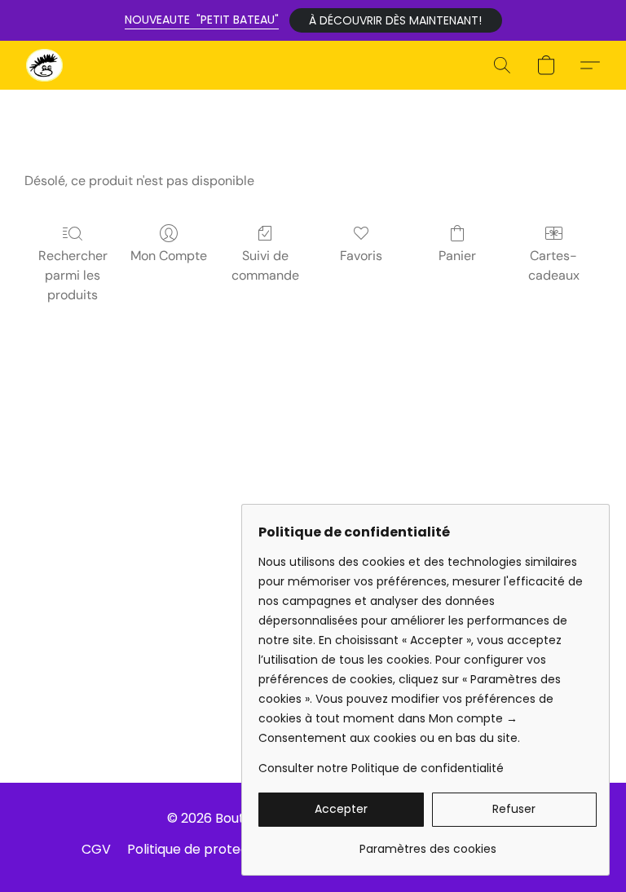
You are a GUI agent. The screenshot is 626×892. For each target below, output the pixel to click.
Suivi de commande (265, 265)
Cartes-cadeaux (554, 265)
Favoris (361, 255)
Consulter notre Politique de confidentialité (381, 768)
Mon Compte (168, 255)
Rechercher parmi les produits (73, 275)
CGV (96, 849)
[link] (427, 843)
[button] (395, 20)
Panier (457, 255)
